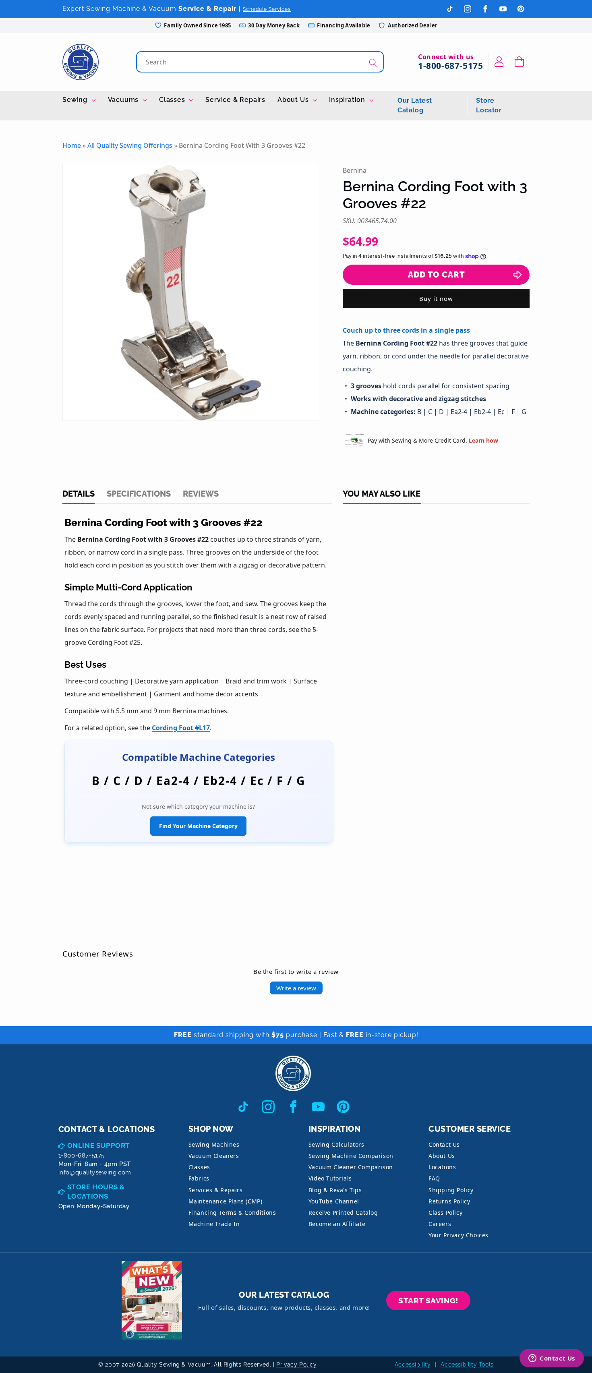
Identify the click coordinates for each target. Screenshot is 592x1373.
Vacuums (124, 100)
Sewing (75, 100)
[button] (519, 61)
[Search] (373, 62)
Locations (442, 1167)
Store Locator (488, 105)
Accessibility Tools (467, 1364)
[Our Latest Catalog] (152, 1300)
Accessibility (413, 1364)
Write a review (296, 988)
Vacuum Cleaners (213, 1156)
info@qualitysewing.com (94, 1172)
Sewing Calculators (336, 1144)
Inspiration (348, 100)
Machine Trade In (214, 1224)
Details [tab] (78, 494)
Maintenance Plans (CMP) (225, 1201)
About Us (293, 100)
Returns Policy (449, 1201)
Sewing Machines (214, 1144)
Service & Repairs (235, 100)
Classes (173, 100)
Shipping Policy (451, 1190)
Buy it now (436, 298)
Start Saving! (428, 1300)
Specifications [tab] (139, 494)
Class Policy (445, 1212)
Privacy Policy (296, 1364)
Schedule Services (267, 9)
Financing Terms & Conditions (232, 1212)
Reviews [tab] (201, 494)
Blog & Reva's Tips (335, 1190)
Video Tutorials (330, 1178)
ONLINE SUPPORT (98, 1145)
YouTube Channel (333, 1201)
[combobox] (261, 62)
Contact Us (444, 1144)
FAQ (434, 1178)
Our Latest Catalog (414, 105)
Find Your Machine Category (198, 826)
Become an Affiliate (336, 1224)
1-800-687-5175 (450, 65)
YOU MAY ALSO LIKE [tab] (381, 494)
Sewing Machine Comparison (350, 1156)
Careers (439, 1224)
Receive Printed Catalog (343, 1212)
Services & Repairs (215, 1190)
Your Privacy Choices (458, 1235)
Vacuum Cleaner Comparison (350, 1167)
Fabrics (198, 1178)
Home (71, 145)
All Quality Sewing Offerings (129, 145)
